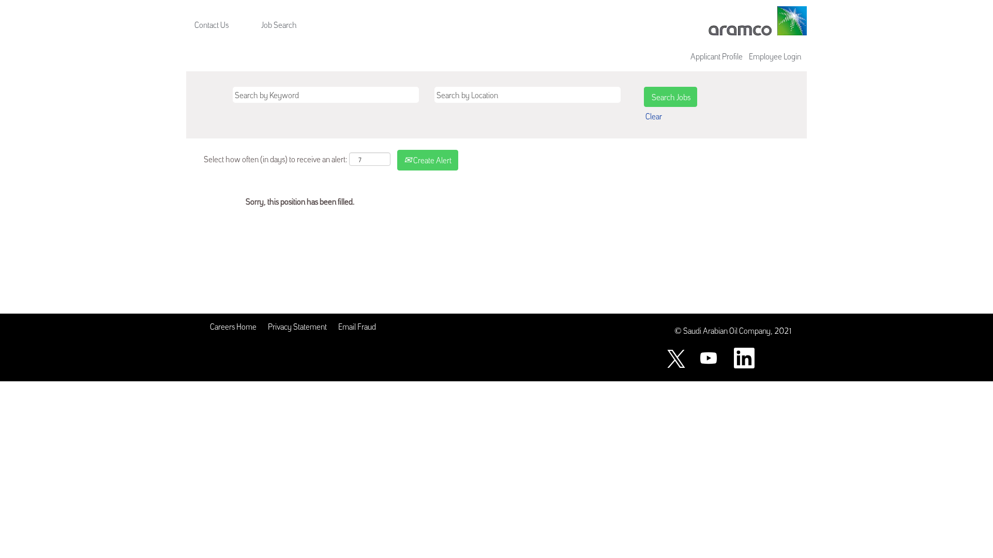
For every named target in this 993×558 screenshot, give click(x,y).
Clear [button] (653, 115)
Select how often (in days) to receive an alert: (276, 158)
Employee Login (775, 55)
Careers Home (233, 326)
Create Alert (432, 159)
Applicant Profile (716, 55)
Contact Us (211, 24)
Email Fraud (357, 326)
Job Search (279, 24)
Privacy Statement (297, 326)
